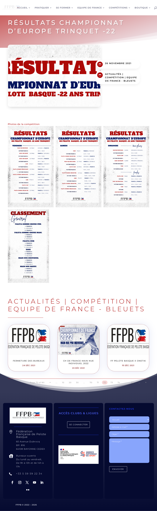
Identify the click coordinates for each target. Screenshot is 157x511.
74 (119, 382)
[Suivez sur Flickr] (28, 490)
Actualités (113, 74)
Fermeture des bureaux (29, 361)
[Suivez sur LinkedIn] (42, 482)
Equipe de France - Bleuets (76, 309)
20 (70, 382)
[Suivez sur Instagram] (20, 482)
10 (63, 382)
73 (112, 382)
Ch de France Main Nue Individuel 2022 (78, 362)
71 (98, 382)
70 (91, 382)
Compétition (114, 77)
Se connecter (78, 424)
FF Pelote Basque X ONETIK (128, 361)
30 (77, 382)
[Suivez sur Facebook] (12, 482)
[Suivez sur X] (27, 482)
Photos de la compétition (24, 124)
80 (132, 382)
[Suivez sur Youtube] (34, 482)
